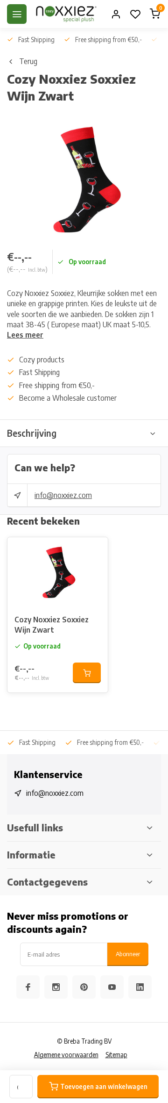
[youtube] (112, 987)
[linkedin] (140, 987)
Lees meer (25, 334)
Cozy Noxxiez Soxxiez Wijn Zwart (51, 624)
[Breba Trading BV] (66, 14)
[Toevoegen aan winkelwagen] (87, 673)
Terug (28, 61)
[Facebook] (28, 987)
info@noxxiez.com (63, 495)
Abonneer (128, 954)
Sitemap (116, 1055)
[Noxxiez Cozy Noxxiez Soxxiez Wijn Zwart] (57, 572)
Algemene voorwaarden (66, 1055)
